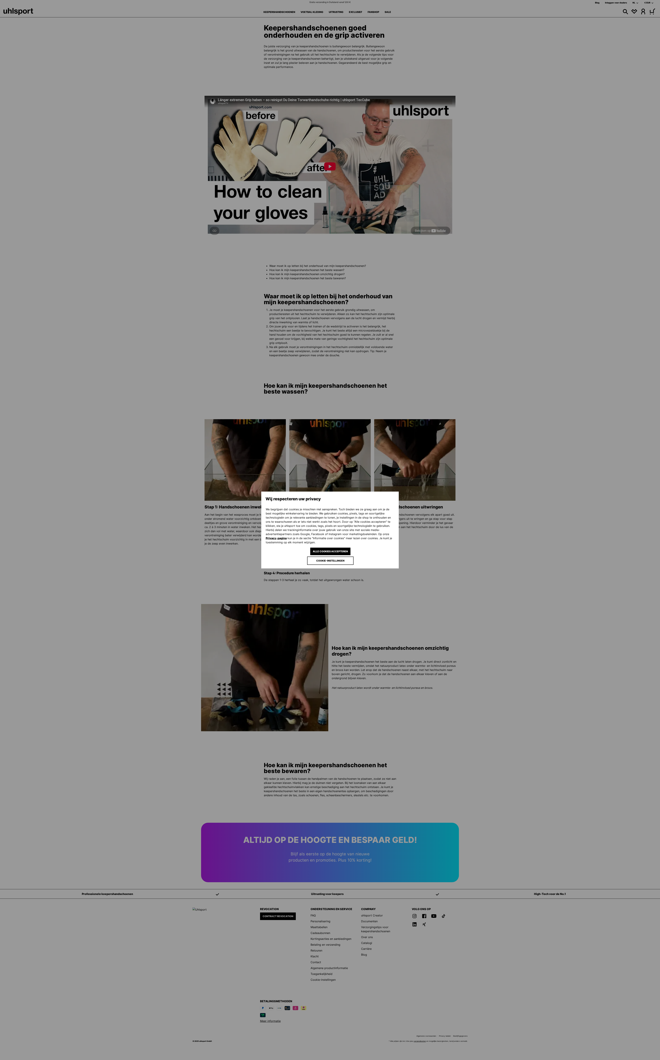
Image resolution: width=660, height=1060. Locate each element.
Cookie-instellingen (330, 560)
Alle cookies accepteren (330, 551)
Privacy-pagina (276, 538)
